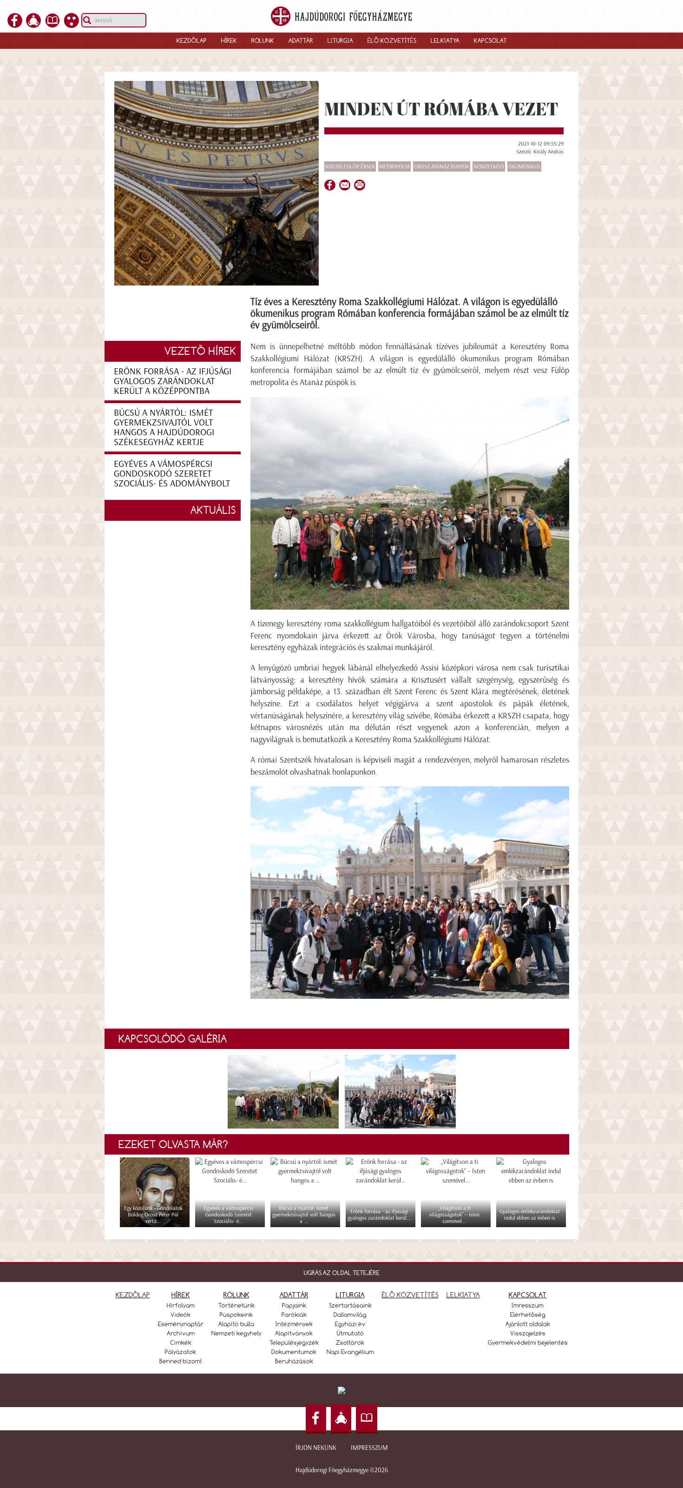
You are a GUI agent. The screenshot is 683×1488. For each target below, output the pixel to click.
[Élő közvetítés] (33, 25)
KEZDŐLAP (133, 1294)
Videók (180, 1314)
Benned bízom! (180, 1361)
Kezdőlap (192, 40)
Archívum (181, 1333)
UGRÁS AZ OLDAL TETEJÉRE (342, 1272)
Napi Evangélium (350, 1351)
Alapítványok (294, 1333)
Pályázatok (180, 1351)
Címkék (180, 1342)
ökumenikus (524, 166)
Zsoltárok (350, 1342)
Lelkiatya (445, 40)
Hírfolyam (181, 1305)
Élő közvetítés (392, 40)
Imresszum (528, 1305)
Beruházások (294, 1361)
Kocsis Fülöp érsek (350, 166)
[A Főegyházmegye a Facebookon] (15, 25)
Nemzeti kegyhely (236, 1333)
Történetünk (236, 1305)
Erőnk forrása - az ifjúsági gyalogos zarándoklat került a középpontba (172, 380)
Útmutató (350, 1333)
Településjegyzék (294, 1342)
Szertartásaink (350, 1305)
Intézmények (294, 1324)
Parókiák (294, 1314)
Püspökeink (236, 1314)
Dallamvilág (350, 1314)
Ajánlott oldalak (528, 1324)
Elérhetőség (527, 1314)
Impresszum (369, 1448)
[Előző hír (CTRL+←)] (24, 760)
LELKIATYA (463, 1294)
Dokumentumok (293, 1351)
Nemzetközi (488, 166)
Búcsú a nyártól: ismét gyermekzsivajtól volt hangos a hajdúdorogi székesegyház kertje (164, 427)
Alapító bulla (236, 1324)
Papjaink (294, 1305)
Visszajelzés (527, 1333)
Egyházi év (350, 1324)
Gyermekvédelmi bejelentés (528, 1342)
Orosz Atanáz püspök (441, 166)
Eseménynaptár (181, 1324)
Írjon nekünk (316, 1448)
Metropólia (394, 166)
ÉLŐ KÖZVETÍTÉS (410, 1294)
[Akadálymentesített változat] (71, 25)
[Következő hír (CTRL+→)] (659, 760)
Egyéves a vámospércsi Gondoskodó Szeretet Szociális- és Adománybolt (172, 473)
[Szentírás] (52, 25)
